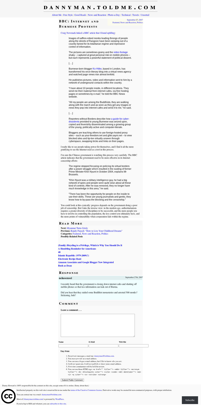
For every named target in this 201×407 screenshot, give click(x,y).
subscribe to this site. (58, 403)
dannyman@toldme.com (104, 356)
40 (59, 252)
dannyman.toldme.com (101, 6)
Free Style (68, 14)
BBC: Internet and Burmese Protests (79, 23)
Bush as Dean (65, 265)
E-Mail (92, 341)
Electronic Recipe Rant (69, 258)
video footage (121, 52)
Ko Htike (97, 68)
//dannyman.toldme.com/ (33, 399)
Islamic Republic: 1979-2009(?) (73, 255)
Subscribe (190, 400)
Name (61, 341)
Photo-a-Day (114, 14)
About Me (57, 14)
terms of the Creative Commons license (86, 390)
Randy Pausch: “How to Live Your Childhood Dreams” (96, 230)
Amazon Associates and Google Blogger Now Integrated (86, 262)
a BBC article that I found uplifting (99, 32)
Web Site (122, 341)
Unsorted (145, 14)
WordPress (59, 399)
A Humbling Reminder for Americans (77, 248)
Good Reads (80, 14)
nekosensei (65, 278)
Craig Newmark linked (71, 32)
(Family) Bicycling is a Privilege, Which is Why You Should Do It (90, 245)
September (131, 19)
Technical (126, 14)
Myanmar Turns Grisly (77, 227)
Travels (135, 14)
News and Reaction (97, 14)
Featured (116, 22)
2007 (141, 19)
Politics (140, 22)
